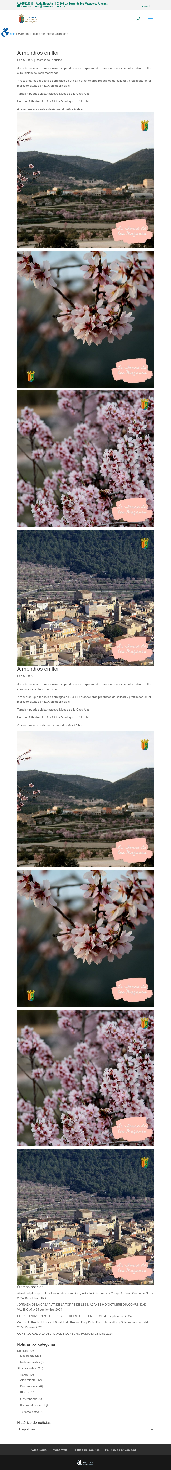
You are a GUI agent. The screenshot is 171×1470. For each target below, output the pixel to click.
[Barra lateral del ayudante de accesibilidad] (5, 32)
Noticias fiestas (30, 1362)
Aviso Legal (39, 1449)
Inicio (12, 33)
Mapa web (60, 1449)
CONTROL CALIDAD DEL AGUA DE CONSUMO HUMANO (55, 1333)
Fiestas (25, 1392)
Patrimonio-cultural (32, 1405)
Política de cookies (86, 1449)
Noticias (57, 60)
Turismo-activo (30, 1411)
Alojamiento (28, 1379)
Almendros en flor (38, 53)
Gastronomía (29, 1399)
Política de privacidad (120, 1449)
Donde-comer (29, 1386)
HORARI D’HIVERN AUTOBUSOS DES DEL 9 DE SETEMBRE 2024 (61, 1316)
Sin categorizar (27, 1368)
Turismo (22, 1374)
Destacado (43, 60)
